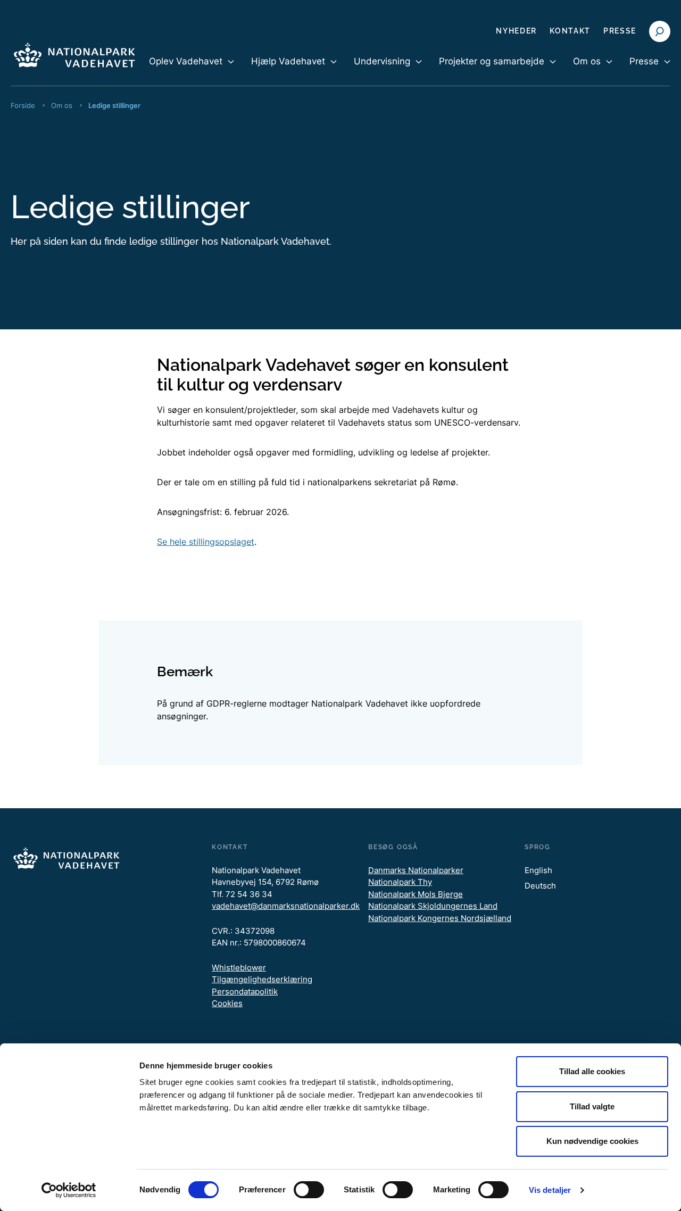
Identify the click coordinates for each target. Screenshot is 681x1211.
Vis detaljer (550, 1190)
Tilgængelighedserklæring (262, 979)
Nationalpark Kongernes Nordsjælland (439, 918)
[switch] (309, 1189)
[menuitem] (191, 70)
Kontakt (570, 31)
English (538, 870)
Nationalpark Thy (400, 882)
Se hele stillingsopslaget (205, 541)
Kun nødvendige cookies (592, 1141)
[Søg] (659, 31)
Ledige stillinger (114, 105)
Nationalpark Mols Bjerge (415, 894)
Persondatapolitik (245, 991)
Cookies (227, 1003)
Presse (619, 31)
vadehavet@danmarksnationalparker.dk (286, 906)
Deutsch (540, 886)
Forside (23, 105)
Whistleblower (239, 968)
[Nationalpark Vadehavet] (74, 53)
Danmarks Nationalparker (415, 870)
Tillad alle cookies (592, 1071)
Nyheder (516, 31)
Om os (61, 105)
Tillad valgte (592, 1106)
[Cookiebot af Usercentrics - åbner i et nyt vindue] (68, 1190)
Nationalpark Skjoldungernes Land (432, 906)
